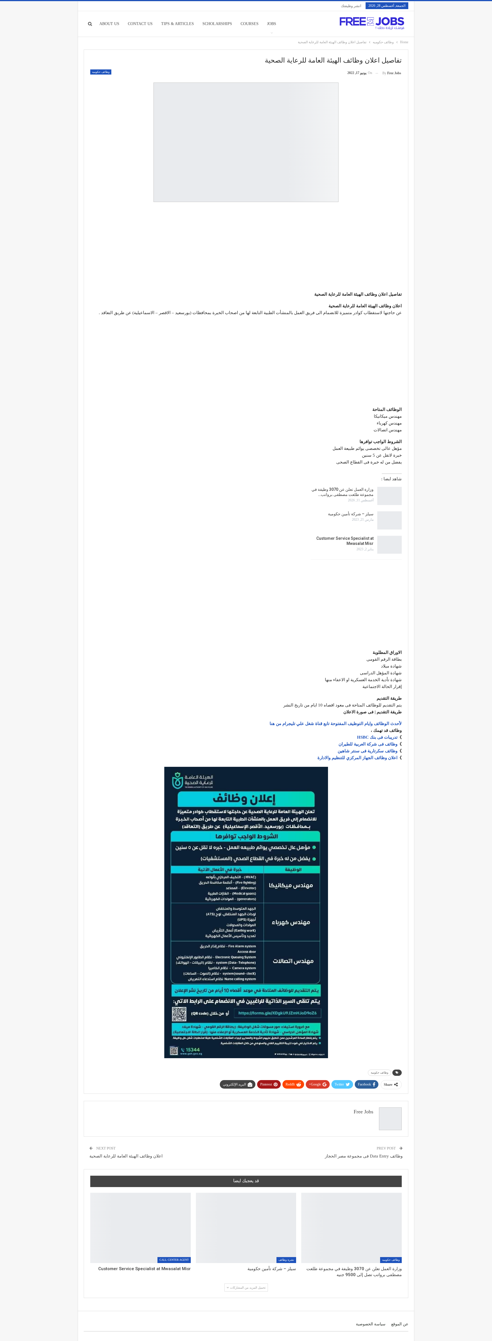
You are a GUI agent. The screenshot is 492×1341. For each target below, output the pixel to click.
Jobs (271, 24)
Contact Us (140, 24)
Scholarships (217, 24)
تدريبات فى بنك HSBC (377, 737)
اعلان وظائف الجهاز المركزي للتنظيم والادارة (357, 757)
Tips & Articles (177, 24)
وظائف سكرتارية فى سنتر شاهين (367, 751)
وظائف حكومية (379, 1072)
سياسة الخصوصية (371, 1324)
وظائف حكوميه (101, 71)
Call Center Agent (174, 1259)
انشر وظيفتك (351, 6)
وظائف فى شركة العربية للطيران (368, 744)
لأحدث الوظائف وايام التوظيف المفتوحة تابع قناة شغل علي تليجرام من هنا (336, 723)
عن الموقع (399, 1324)
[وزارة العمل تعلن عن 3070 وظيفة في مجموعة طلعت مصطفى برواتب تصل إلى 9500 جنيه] (389, 496)
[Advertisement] (246, 247)
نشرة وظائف (286, 1259)
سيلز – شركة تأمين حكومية (351, 514)
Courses (250, 24)
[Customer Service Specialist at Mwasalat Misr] (389, 545)
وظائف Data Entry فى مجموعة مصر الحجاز (364, 1156)
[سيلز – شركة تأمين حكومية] (389, 520)
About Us (109, 24)
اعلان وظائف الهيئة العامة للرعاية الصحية (126, 1156)
